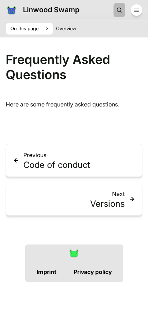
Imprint (46, 271)
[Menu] (136, 10)
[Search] (119, 10)
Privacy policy (93, 271)
